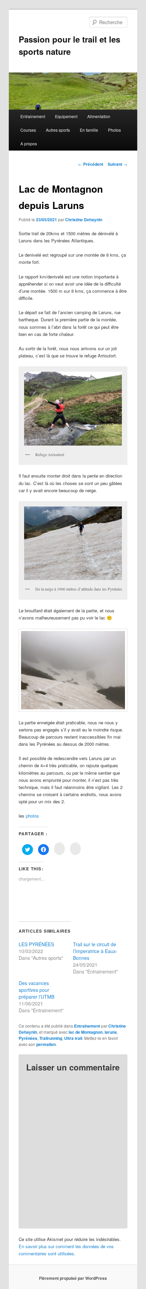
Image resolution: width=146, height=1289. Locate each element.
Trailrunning (50, 1038)
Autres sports (58, 130)
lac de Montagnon (86, 1032)
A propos (28, 143)
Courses (28, 130)
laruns (111, 1032)
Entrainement (32, 116)
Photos (114, 130)
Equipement (66, 116)
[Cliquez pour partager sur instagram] (59, 848)
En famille (89, 130)
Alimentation (98, 116)
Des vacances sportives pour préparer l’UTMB (36, 990)
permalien (46, 1044)
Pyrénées (28, 1038)
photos (32, 815)
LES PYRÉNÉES (36, 944)
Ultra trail (73, 1038)
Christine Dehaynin (83, 219)
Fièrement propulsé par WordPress (73, 1278)
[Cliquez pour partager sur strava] (75, 848)
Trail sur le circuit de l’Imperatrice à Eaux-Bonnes (95, 951)
